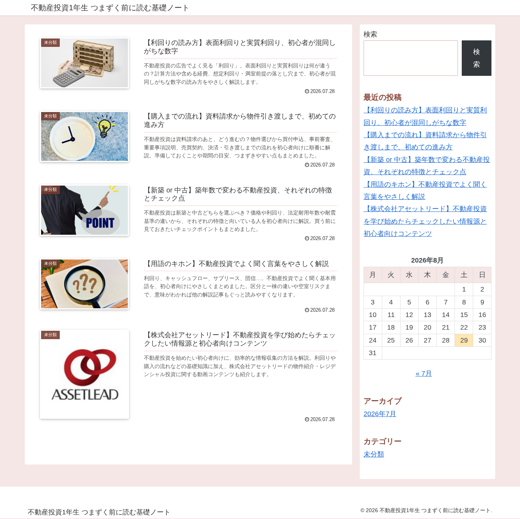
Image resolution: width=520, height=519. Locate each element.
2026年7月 (380, 414)
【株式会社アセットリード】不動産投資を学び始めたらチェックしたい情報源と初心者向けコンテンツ (425, 221)
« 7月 (424, 373)
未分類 (374, 454)
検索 (370, 34)
